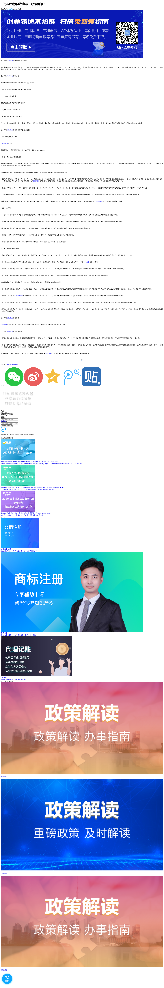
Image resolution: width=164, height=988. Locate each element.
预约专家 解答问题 (7, 425)
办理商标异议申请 (12, 364)
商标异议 (10, 60)
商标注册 (36, 181)
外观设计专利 (18, 295)
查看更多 (10, 438)
